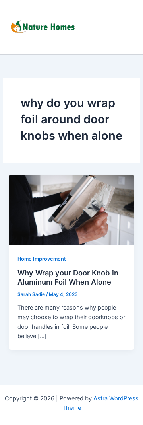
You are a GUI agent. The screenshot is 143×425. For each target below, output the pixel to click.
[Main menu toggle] (126, 27)
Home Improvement (41, 259)
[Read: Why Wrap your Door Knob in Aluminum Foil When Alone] (71, 209)
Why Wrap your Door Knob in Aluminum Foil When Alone (67, 277)
